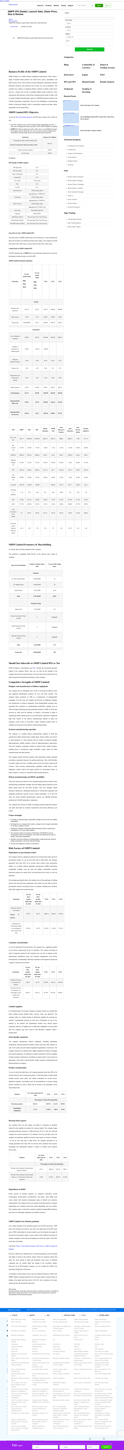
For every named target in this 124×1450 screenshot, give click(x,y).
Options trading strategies (81, 1319)
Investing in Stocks (37, 1367)
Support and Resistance (101, 1331)
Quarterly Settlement (17, 1346)
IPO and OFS (70, 82)
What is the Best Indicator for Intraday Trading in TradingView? (103, 1408)
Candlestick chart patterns (39, 1322)
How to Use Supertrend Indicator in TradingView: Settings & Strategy (60, 1408)
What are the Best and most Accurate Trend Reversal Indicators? (39, 1408)
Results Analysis (107, 82)
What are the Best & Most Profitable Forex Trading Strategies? (102, 1365)
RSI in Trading (57, 1331)
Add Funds (77, 1344)
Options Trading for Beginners (61, 1373)
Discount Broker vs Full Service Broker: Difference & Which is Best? (62, 1395)
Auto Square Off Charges (102, 1351)
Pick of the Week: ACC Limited (89, 105)
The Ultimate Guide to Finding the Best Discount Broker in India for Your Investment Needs (104, 1395)
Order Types (14, 1349)
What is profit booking (38, 1319)
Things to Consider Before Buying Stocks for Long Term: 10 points (19, 1421)
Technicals (68, 89)
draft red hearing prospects (24, 117)
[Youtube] (48, 28)
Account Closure (78, 1339)
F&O (102, 75)
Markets (56, 5)
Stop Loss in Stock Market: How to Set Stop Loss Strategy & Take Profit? (19, 1428)
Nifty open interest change (81, 1322)
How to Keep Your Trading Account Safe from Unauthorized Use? (18, 1408)
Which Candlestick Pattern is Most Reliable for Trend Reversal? (82, 1408)
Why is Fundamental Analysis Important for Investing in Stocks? (82, 1415)
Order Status (77, 1349)
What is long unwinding (59, 1319)
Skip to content (4, 1)
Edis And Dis (56, 1344)
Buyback (76, 1346)
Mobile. (67, 34)
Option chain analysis (100, 1319)
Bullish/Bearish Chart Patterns (61, 1335)
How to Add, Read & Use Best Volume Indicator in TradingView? (61, 1421)
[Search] (92, 5)
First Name (68, 20)
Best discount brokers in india (61, 1400)
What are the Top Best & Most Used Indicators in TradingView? (19, 1395)
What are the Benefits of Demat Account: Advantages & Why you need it (103, 1402)
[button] (14, 1289)
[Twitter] (43, 28)
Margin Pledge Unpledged (81, 1351)
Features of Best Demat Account (83, 1369)
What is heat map (16, 1322)
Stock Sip (34, 1351)
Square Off (14, 1351)
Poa (54, 1339)
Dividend (34, 1349)
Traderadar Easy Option (101, 1378)
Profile (97, 1339)
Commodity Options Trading (40, 1369)
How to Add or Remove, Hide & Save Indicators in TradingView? (83, 1421)
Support (70, 5)
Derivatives (69, 75)
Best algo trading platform (60, 1322)
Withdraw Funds (99, 1344)
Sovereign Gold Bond (59, 1351)
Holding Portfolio (37, 1346)
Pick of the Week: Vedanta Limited (90, 130)
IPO (34, 668)
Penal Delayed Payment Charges (41, 1354)
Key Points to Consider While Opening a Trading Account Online (82, 1402)
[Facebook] (37, 28)
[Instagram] (53, 28)
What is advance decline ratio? (82, 1378)
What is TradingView (59, 1378)
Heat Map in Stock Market (18, 1331)
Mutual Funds (88, 82)
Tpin (96, 1346)
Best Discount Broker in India (61, 1358)
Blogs (66, 65)
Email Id (68, 27)
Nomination (14, 1344)
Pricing (63, 5)
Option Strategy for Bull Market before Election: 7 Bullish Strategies (62, 1415)
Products (49, 5)
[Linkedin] (37, 33)
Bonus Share (56, 1346)
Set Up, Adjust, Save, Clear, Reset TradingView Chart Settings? (19, 1384)
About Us (40, 5)
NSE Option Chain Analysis (19, 1326)
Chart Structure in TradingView (82, 1382)
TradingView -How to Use (39, 1335)
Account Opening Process (39, 1344)
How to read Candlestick (39, 1331)
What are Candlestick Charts (102, 1326)
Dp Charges (56, 1354)
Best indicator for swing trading (20, 1413)
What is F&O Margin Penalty (103, 1373)
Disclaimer (12, 1289)
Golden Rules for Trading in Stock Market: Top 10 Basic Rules (102, 1415)
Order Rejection (99, 1349)
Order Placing (57, 1349)
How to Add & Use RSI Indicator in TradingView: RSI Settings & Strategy (103, 1421)
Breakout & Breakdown (17, 1335)
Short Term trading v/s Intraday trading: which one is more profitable (20, 1402)
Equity (85, 75)
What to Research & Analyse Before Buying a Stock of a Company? (40, 1421)
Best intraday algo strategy (18, 1319)
